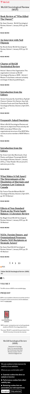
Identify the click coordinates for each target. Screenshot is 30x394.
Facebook (1, 278)
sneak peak (8, 301)
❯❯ (19, 263)
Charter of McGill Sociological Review (10, 65)
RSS (3, 267)
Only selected (16, 391)
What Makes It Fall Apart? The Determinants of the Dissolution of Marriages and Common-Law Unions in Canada (14, 182)
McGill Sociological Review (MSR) (15, 8)
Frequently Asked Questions (14, 120)
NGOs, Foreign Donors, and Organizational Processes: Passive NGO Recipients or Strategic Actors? (14, 238)
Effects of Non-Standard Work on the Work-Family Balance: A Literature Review (14, 211)
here (24, 288)
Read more (4, 33)
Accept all (5, 391)
